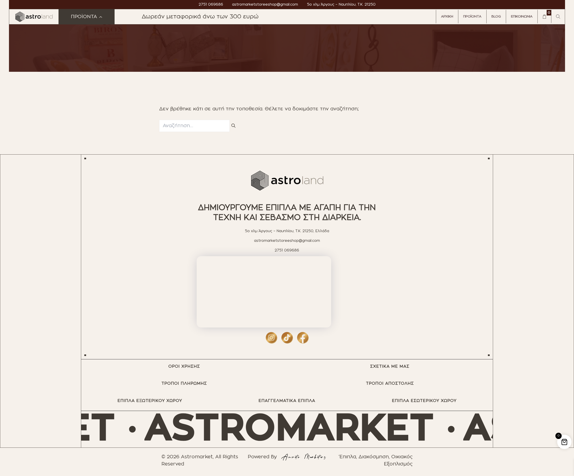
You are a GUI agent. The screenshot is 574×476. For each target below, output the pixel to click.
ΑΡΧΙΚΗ (447, 16)
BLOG (496, 16)
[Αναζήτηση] (233, 126)
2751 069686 (211, 4)
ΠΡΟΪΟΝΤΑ (472, 16)
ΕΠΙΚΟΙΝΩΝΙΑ (522, 16)
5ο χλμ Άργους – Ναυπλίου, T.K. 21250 (341, 4)
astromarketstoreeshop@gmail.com (265, 4)
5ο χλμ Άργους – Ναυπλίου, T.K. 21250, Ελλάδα (287, 231)
